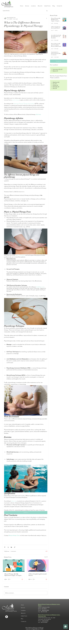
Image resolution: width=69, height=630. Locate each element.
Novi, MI (55, 88)
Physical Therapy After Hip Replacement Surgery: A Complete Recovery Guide (13, 574)
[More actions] (46, 18)
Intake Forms (24, 616)
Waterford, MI (56, 82)
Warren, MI (55, 70)
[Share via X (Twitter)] (8, 547)
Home (22, 605)
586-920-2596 (45, 610)
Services (23, 607)
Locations (23, 610)
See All (45, 557)
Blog (22, 618)
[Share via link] (14, 547)
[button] (47, 10)
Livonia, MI (55, 85)
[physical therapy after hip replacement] (14, 565)
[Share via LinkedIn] (11, 547)
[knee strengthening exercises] (38, 565)
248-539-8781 (45, 620)
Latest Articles (6, 10)
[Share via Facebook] (4, 547)
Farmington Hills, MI (57, 69)
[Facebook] (6, 616)
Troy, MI (55, 83)
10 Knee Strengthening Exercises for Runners (38, 574)
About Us (23, 613)
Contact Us (23, 621)
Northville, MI (56, 86)
